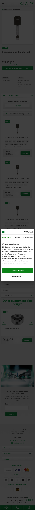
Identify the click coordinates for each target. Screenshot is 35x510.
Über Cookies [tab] (28, 237)
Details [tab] (17, 237)
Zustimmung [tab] (6, 237)
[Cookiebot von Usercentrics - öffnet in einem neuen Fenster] (25, 232)
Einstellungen (16, 276)
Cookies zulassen (18, 270)
